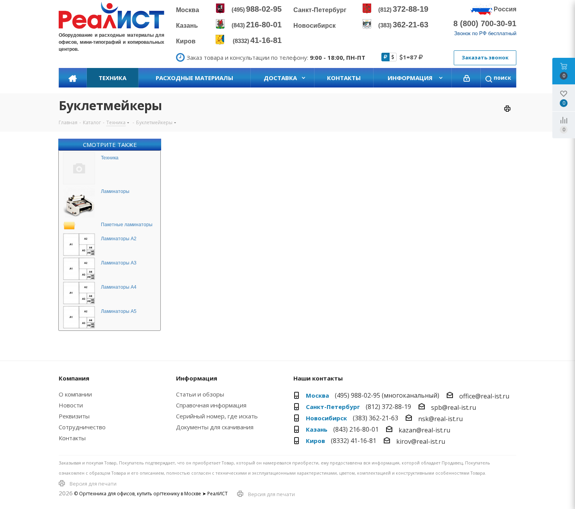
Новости (71, 405)
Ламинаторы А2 (119, 238)
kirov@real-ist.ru (420, 441)
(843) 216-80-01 (356, 429)
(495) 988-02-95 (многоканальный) (387, 395)
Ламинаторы (115, 191)
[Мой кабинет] (466, 78)
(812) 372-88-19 (388, 406)
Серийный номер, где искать (217, 416)
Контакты (72, 438)
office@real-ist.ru (484, 396)
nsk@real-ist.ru (440, 418)
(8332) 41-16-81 (353, 440)
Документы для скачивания (214, 427)
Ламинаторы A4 (119, 287)
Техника (110, 158)
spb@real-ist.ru (453, 407)
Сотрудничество (82, 427)
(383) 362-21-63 (375, 418)
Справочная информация (211, 405)
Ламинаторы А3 (119, 263)
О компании (75, 394)
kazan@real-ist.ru (424, 430)
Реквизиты (74, 416)
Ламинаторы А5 (119, 311)
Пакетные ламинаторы (127, 224)
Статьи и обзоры (200, 394)
